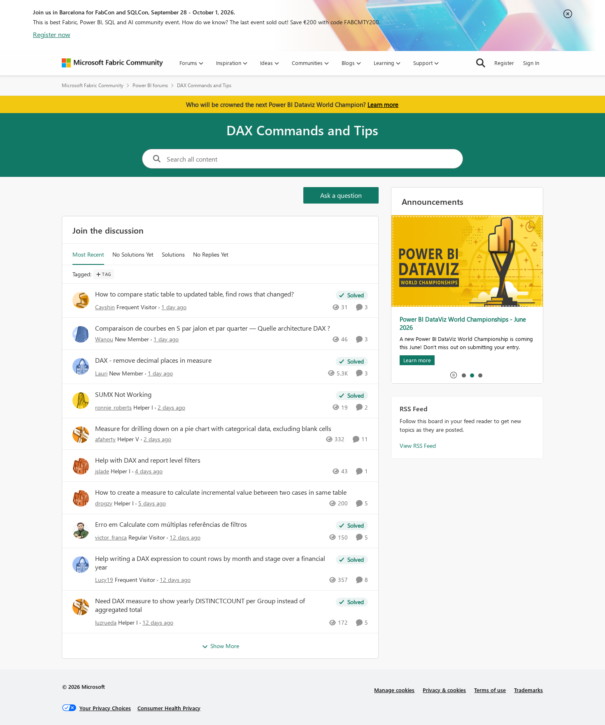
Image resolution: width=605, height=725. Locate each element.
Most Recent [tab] (88, 254)
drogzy (103, 503)
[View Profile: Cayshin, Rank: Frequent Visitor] (80, 300)
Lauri (101, 373)
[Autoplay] (453, 375)
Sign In (531, 62)
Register (504, 62)
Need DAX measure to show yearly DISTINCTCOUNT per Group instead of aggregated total (200, 605)
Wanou (104, 339)
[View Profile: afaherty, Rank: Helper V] (80, 434)
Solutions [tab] (173, 254)
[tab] (463, 375)
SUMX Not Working (123, 394)
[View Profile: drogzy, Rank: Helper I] (80, 498)
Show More (224, 646)
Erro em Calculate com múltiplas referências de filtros (171, 524)
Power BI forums (150, 85)
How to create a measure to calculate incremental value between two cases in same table (221, 492)
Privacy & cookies (444, 689)
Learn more (383, 104)
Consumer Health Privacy (168, 707)
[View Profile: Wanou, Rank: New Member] (80, 334)
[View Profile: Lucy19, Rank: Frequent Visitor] (80, 564)
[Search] (481, 63)
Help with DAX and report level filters (147, 460)
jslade (102, 471)
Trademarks (528, 689)
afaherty (105, 439)
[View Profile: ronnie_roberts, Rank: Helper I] (80, 400)
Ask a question (341, 195)
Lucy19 (104, 580)
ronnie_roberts (113, 407)
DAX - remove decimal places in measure (153, 360)
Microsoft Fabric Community (92, 85)
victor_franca (111, 537)
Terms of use (490, 689)
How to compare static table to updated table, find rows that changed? (194, 294)
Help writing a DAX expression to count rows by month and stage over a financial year (210, 562)
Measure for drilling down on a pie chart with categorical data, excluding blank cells (213, 428)
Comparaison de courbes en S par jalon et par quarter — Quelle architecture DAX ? (212, 328)
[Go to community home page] (112, 62)
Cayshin (105, 307)
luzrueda (105, 622)
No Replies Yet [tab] (210, 254)
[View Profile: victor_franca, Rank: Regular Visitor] (80, 530)
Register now (51, 34)
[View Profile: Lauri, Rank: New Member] (80, 366)
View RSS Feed (418, 445)
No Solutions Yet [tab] (133, 254)
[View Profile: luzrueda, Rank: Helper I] (80, 607)
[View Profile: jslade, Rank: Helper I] (80, 466)
